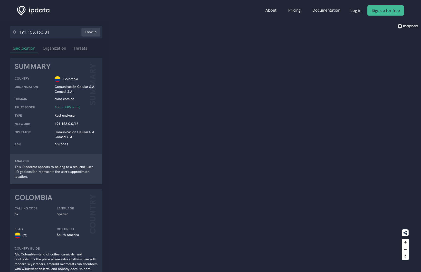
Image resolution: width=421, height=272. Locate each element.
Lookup (90, 32)
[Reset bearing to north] (405, 256)
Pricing (294, 10)
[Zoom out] (405, 249)
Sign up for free (386, 10)
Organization (54, 48)
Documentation (326, 10)
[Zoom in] (405, 242)
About (271, 10)
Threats (80, 48)
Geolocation (24, 48)
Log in (355, 10)
